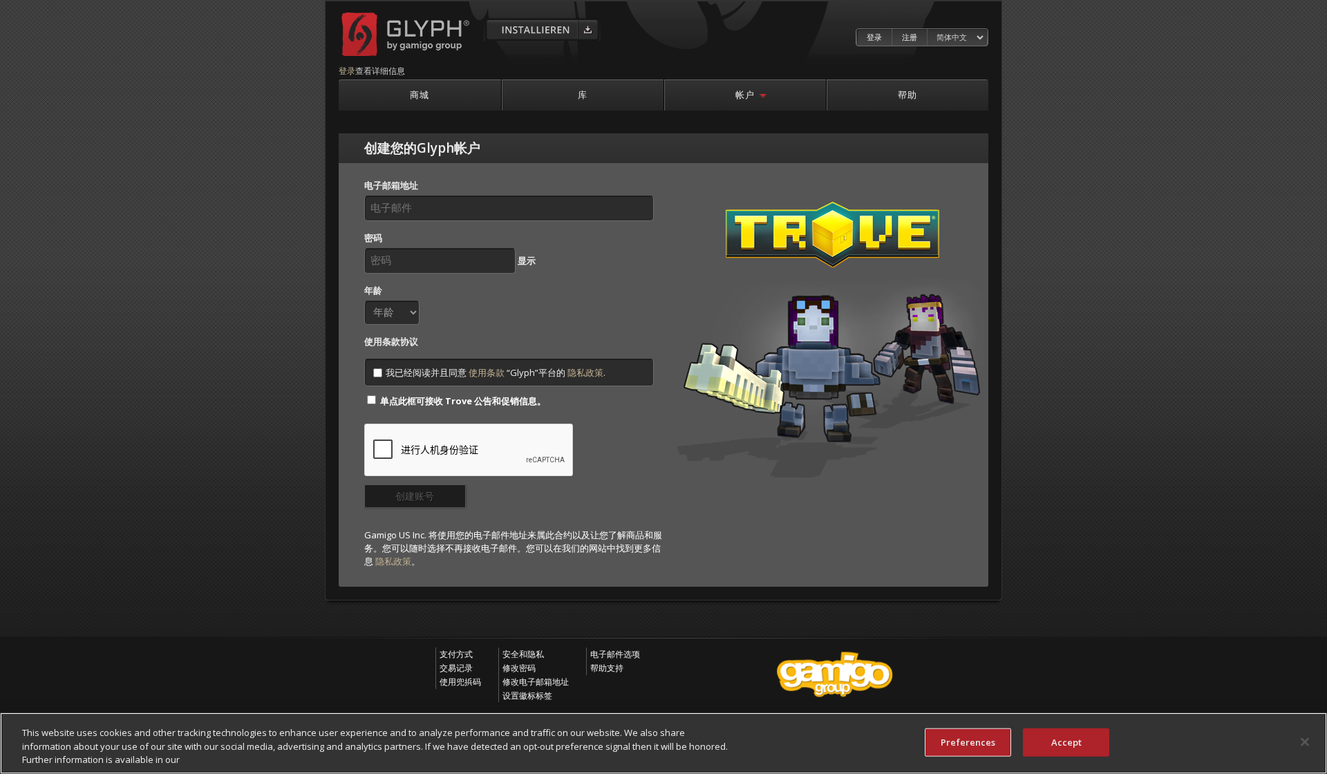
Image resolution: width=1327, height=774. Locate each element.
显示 (527, 260)
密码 (373, 238)
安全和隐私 (523, 654)
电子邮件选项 (615, 654)
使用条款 (487, 372)
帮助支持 (606, 668)
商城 (419, 94)
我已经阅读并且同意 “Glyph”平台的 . (495, 372)
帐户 (745, 94)
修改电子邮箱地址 (535, 682)
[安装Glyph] (542, 29)
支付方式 (456, 654)
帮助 (907, 94)
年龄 (373, 290)
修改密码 (519, 668)
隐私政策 (585, 372)
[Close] (1305, 741)
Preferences (968, 741)
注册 (909, 37)
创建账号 (414, 495)
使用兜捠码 (460, 682)
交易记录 (456, 668)
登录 (874, 37)
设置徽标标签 (527, 695)
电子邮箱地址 (391, 185)
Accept (1066, 741)
